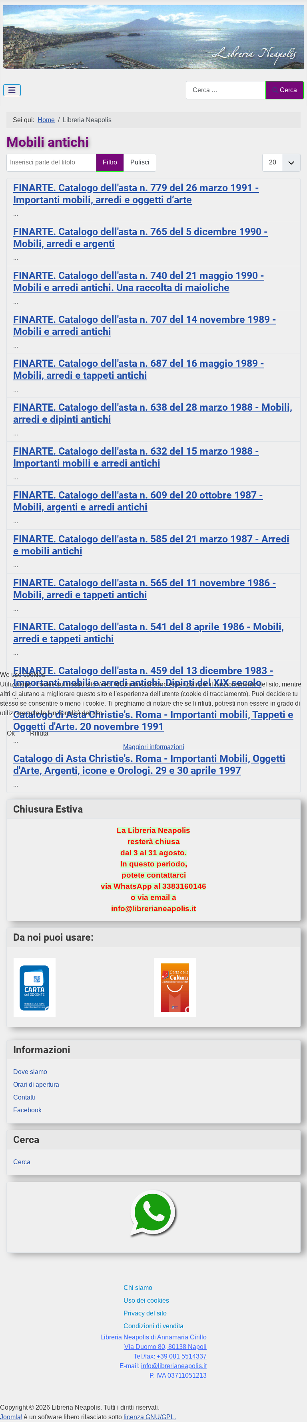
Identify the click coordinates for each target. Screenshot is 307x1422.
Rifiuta (39, 733)
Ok (11, 733)
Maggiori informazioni (153, 747)
